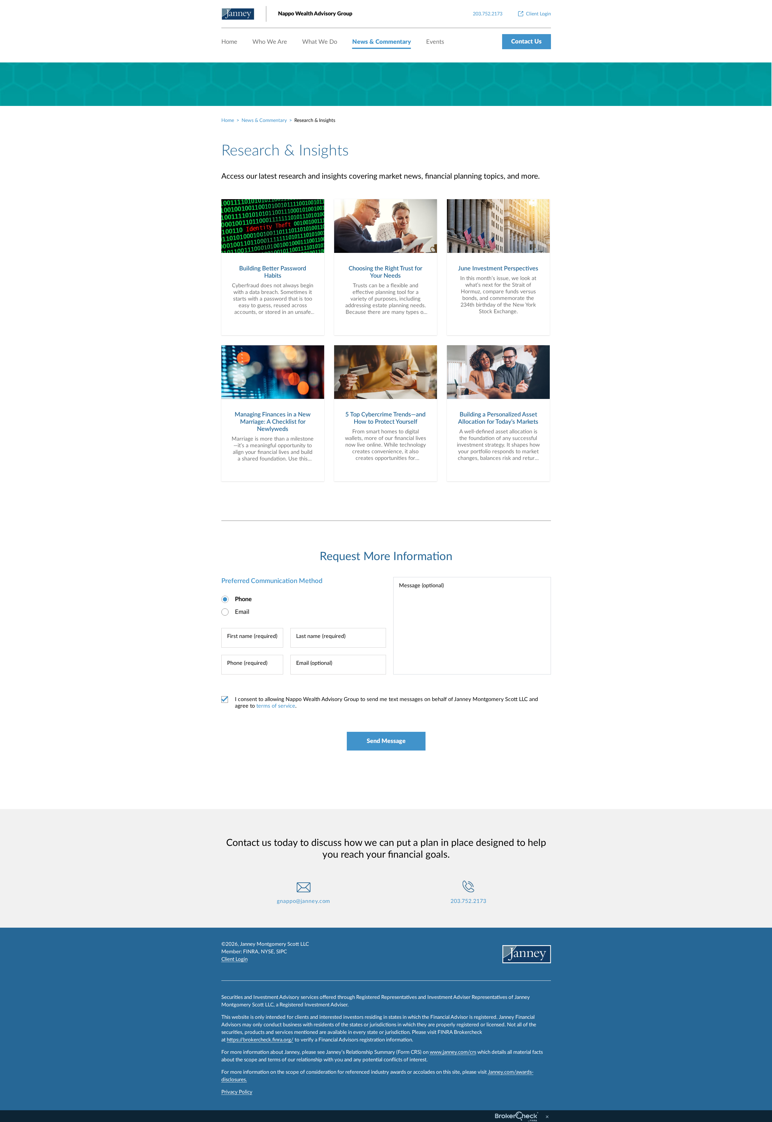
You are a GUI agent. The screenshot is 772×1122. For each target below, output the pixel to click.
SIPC (281, 951)
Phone (243, 599)
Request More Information (386, 556)
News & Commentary (381, 42)
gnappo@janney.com (303, 901)
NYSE (267, 951)
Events (435, 42)
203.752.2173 (468, 901)
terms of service (275, 706)
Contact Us (526, 42)
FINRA (250, 951)
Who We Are (269, 42)
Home (229, 42)
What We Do (319, 42)
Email (242, 612)
